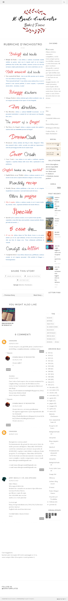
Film (47, 111)
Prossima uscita (51, 339)
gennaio (52, 504)
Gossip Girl (52, 474)
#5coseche (49, 317)
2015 (49, 379)
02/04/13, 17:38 (17, 360)
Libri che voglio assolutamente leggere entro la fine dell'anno (58, 274)
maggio (51, 406)
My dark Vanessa (57, 233)
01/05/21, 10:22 (13, 480)
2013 (49, 385)
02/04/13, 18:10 (17, 406)
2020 (49, 366)
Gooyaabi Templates (29, 598)
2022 (49, 361)
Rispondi (42, 351)
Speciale (57, 342)
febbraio (52, 502)
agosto (51, 398)
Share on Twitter (33, 276)
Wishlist (48, 115)
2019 (49, 369)
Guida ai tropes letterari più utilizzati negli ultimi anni (57, 204)
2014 (49, 382)
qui (11, 237)
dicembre (52, 387)
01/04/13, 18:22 (13, 378)
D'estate (51, 487)
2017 (49, 374)
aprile (51, 409)
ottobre (51, 393)
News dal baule (51, 336)
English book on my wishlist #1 (7, 324)
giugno (51, 403)
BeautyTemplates (11, 598)
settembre (52, 395)
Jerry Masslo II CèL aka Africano (22, 478)
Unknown (13, 341)
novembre (52, 390)
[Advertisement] (53, 549)
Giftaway (52, 478)
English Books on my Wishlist (14, 175)
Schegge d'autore (11, 98)
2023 (49, 358)
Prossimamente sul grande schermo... (54, 453)
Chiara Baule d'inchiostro (23, 357)
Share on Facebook (14, 276)
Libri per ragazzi (51, 333)
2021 (49, 363)
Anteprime (52, 438)
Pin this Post (24, 280)
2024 (49, 355)
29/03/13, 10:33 (13, 343)
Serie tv (48, 107)
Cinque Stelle (50, 324)
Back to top (61, 599)
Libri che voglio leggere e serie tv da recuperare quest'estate (58, 253)
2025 (49, 353)
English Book (50, 330)
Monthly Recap (10, 188)
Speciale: (8, 218)
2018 (49, 371)
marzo (51, 411)
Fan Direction (10, 112)
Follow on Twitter (53, 143)
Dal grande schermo (52, 327)
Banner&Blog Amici (52, 124)
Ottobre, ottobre (57, 220)
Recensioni (49, 342)
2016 (49, 377)
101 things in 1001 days (52, 128)
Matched (52, 447)
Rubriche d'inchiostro (25, 285)
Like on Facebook (52, 148)
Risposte (10, 353)
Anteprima (49, 320)
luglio (51, 401)
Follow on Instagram (50, 153)
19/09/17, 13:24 (13, 434)
